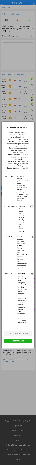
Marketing (8, 273)
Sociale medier (12, 206)
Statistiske (8, 236)
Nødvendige (8, 176)
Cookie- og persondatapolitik (17, 168)
